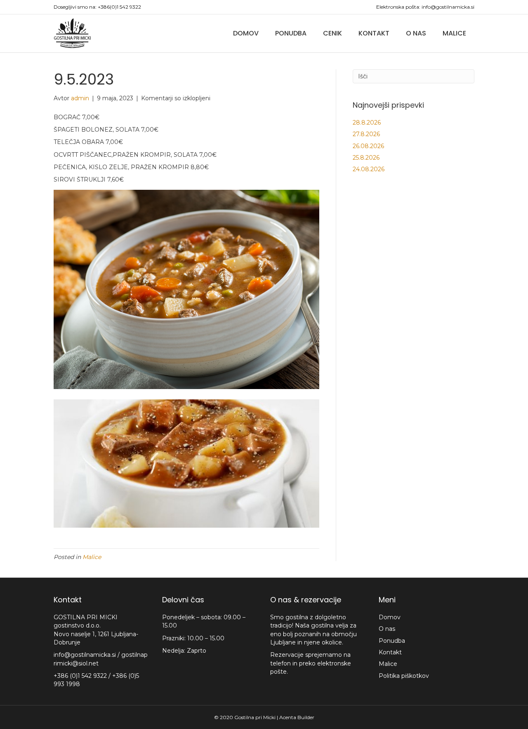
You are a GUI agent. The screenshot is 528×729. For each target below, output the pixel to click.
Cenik (332, 33)
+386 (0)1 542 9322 (81, 675)
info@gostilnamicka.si (448, 7)
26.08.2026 (368, 146)
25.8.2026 (366, 157)
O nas (416, 33)
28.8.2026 (367, 122)
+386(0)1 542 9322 (119, 7)
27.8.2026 (366, 134)
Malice (454, 33)
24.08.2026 (368, 169)
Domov (246, 33)
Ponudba (290, 33)
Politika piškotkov (404, 675)
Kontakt (373, 33)
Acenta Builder (296, 717)
